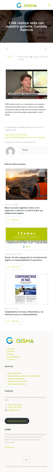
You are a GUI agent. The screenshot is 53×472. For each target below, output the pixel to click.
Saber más (9, 447)
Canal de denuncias (17, 421)
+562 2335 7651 (15, 407)
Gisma (35, 57)
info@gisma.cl (14, 410)
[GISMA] (26, 4)
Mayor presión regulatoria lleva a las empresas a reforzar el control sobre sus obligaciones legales (24, 210)
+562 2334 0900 (15, 405)
